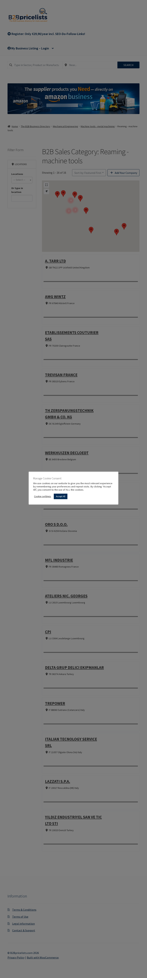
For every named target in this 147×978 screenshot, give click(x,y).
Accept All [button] (60, 496)
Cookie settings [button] (42, 496)
